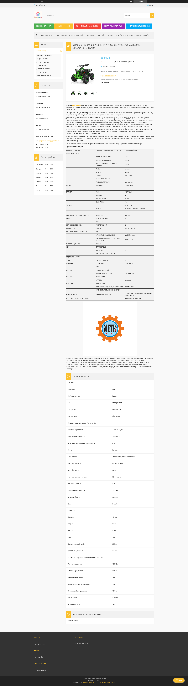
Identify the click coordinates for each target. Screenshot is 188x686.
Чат (180, 680)
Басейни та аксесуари (44, 55)
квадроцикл (76, 105)
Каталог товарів (63, 26)
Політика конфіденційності (107, 682)
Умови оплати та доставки (87, 26)
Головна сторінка (43, 26)
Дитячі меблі (41, 65)
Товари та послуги (45, 35)
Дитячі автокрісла (43, 62)
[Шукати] (152, 15)
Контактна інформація (113, 26)
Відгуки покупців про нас (139, 26)
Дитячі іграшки (42, 72)
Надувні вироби (42, 58)
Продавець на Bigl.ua (94, 680)
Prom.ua (104, 678)
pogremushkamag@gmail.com (49, 141)
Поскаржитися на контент (89, 682)
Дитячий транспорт (60, 35)
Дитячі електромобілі (76, 35)
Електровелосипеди (44, 75)
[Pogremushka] (38, 19)
